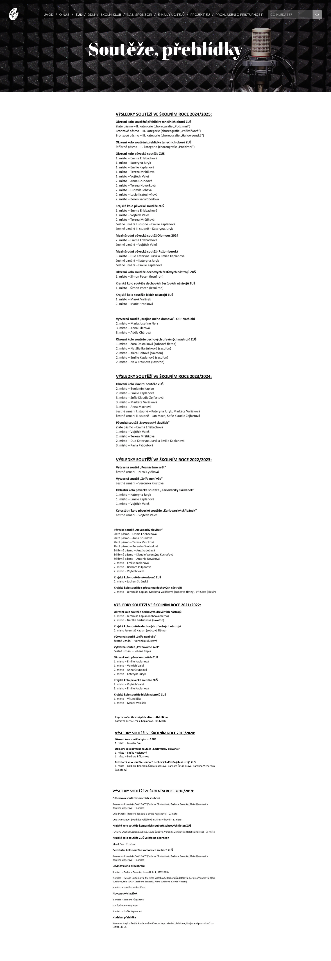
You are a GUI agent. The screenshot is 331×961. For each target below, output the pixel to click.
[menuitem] (50, 14)
